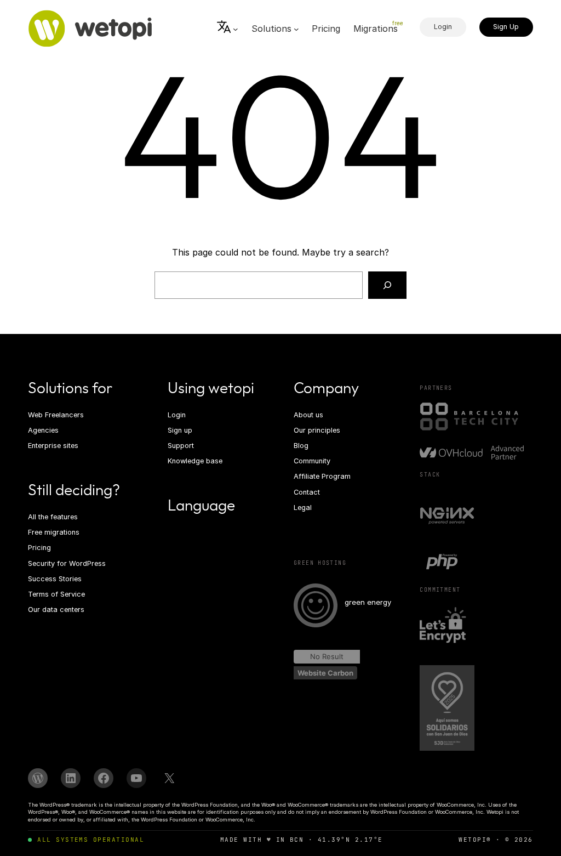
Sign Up (506, 26)
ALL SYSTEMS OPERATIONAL (90, 839)
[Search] (387, 284)
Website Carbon (325, 672)
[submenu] (227, 29)
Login (443, 26)
